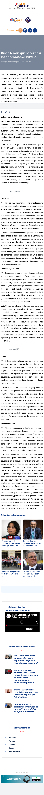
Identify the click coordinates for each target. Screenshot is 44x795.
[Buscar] (30, 30)
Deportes (12, 748)
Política (12, 741)
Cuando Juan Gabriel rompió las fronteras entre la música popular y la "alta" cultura (26, 693)
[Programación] (25, 30)
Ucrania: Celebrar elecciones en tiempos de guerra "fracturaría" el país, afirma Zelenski (26, 708)
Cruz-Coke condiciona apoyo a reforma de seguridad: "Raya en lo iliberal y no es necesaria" (26, 659)
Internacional (14, 751)
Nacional (12, 737)
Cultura (12, 744)
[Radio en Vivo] (20, 30)
